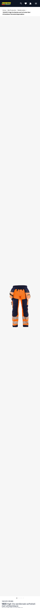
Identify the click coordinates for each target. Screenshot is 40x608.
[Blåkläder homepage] (6, 3)
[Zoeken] (21, 3)
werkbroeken (21, 10)
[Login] (30, 3)
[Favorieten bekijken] (25, 3)
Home (4, 10)
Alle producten (12, 10)
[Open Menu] (36, 3)
